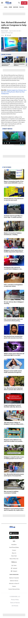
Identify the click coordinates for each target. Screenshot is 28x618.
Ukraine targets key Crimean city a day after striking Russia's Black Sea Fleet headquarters (13, 92)
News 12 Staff (4, 30)
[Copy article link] (10, 35)
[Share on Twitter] (8, 35)
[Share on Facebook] (5, 35)
